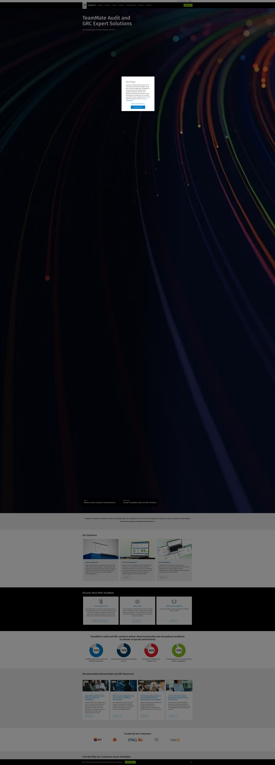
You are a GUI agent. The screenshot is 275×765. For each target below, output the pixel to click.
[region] (138, 94)
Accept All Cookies (138, 107)
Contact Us (149, 5)
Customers (141, 5)
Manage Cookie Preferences (138, 103)
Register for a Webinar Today (99, 621)
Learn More (125, 577)
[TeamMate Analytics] (179, 657)
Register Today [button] (129, 762)
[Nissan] (157, 740)
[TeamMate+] (96, 657)
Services (114, 5)
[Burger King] (115, 740)
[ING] (136, 740)
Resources (121, 5)
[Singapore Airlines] (175, 740)
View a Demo (188, 5)
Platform (100, 5)
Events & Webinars (131, 5)
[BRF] (98, 740)
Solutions (107, 5)
